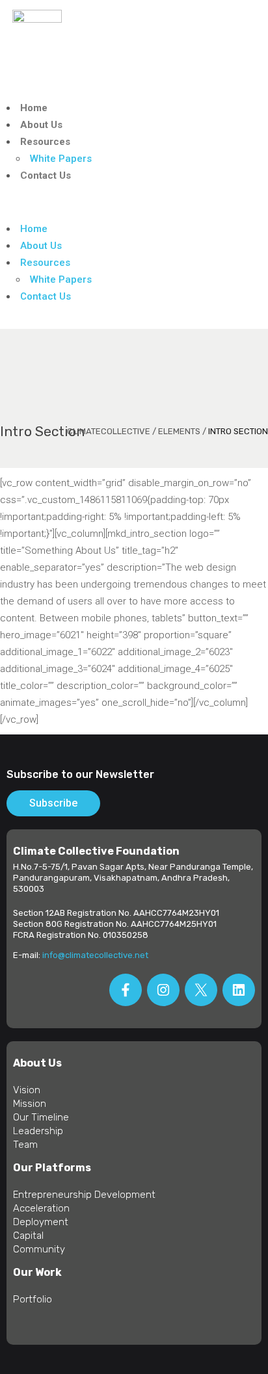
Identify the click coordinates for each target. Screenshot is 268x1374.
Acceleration (41, 1208)
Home (33, 108)
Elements (179, 431)
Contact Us (45, 175)
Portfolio (32, 1299)
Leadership (38, 1131)
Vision (26, 1090)
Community (39, 1249)
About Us (41, 125)
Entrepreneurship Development (84, 1194)
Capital (28, 1235)
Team (25, 1144)
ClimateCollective (108, 431)
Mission (29, 1103)
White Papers (61, 158)
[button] (134, 202)
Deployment (40, 1222)
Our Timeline (41, 1117)
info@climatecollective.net (95, 955)
